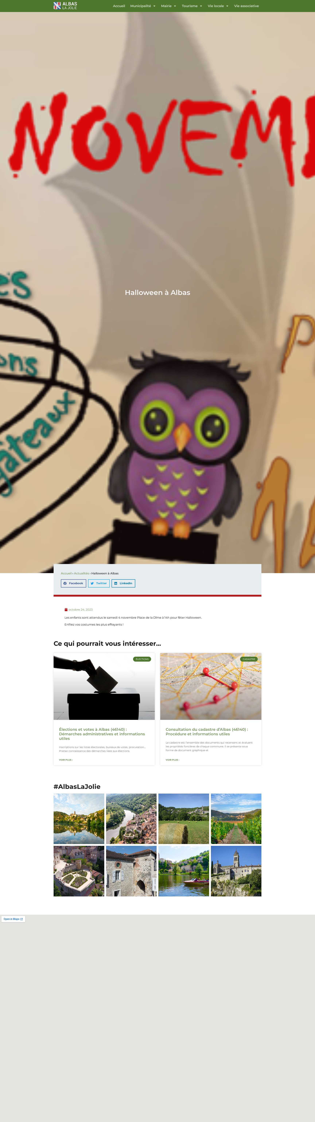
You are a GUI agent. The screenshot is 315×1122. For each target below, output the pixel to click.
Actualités (81, 573)
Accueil (119, 6)
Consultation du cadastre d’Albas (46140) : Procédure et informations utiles (207, 731)
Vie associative (246, 6)
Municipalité (140, 6)
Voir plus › (66, 759)
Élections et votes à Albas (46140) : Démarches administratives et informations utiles (102, 734)
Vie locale (216, 6)
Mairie (166, 6)
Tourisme (190, 6)
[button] (73, 583)
